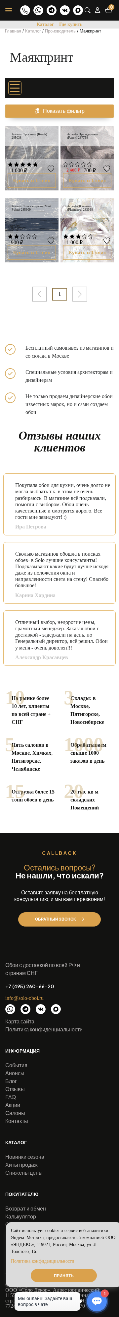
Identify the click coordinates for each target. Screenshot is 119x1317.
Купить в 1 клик (31, 180)
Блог (11, 1080)
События (16, 1065)
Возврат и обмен (25, 1208)
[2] (16, 165)
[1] (10, 165)
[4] (29, 165)
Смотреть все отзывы (98, 671)
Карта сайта (19, 1021)
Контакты (16, 1120)
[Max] (78, 10)
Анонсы (14, 1073)
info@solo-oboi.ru (24, 998)
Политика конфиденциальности (44, 1029)
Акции (12, 1104)
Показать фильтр (64, 111)
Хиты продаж (21, 1164)
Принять (64, 1275)
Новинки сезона (24, 1156)
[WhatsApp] (38, 10)
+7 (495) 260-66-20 (29, 986)
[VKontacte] (65, 10)
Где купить (70, 24)
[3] (22, 165)
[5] (35, 165)
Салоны (15, 1112)
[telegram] (52, 10)
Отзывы (15, 1088)
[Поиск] (88, 10)
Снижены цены (24, 1172)
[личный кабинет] (97, 10)
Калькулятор (20, 1216)
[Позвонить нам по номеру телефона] (25, 10)
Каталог (45, 24)
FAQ (10, 1096)
